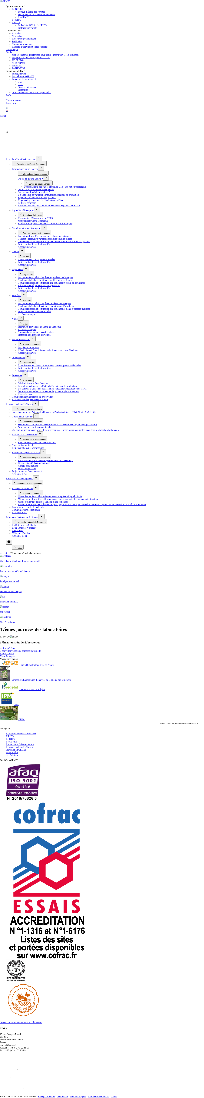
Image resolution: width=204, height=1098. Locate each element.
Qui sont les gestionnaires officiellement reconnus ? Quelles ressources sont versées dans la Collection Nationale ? (65, 430)
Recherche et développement (19, 478)
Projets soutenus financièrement (27, 471)
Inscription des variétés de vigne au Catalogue (39, 326)
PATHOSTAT (18, 68)
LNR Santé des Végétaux (24, 527)
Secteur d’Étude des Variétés (31, 11)
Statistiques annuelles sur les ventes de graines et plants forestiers (48, 391)
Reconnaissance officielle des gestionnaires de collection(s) (45, 460)
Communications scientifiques (26, 510)
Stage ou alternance (27, 87)
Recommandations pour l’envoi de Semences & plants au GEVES (49, 205)
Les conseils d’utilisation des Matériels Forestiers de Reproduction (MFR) (52, 388)
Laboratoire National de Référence (22, 517)
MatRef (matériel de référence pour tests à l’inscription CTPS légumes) (45, 55)
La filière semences (27, 203)
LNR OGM (17, 530)
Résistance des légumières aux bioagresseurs (39, 285)
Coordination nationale (22, 416)
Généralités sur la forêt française (33, 383)
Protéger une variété (27, 28)
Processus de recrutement (24, 79)
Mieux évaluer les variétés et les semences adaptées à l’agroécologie (50, 496)
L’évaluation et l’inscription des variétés (36, 259)
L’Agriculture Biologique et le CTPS (35, 218)
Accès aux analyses (27, 247)
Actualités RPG (19, 474)
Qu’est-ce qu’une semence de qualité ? (36, 189)
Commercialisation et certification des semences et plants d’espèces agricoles (54, 241)
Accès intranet (12, 755)
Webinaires (17, 41)
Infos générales (19, 73)
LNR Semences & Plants (24, 525)
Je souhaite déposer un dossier (26, 452)
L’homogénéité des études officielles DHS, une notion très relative (55, 186)
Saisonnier (23, 90)
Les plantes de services (28, 347)
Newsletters (17, 36)
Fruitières (16, 295)
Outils (9, 52)
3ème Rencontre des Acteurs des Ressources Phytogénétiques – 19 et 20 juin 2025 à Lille (54, 412)
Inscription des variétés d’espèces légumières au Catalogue (45, 277)
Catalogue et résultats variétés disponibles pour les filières (45, 239)
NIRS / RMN (18, 63)
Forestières (17, 375)
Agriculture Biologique (23, 210)
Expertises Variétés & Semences (21, 159)
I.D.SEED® (18, 60)
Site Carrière (12, 752)
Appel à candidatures (28, 466)
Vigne (15, 319)
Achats (114, 1096)
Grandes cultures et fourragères (26, 228)
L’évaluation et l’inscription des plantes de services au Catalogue (48, 350)
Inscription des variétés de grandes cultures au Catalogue (44, 236)
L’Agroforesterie (26, 394)
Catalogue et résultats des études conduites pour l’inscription (46, 306)
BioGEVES (23, 17)
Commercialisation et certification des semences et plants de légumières (51, 282)
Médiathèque (12, 49)
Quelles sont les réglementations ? (34, 192)
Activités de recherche (22, 488)
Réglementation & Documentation (28, 448)
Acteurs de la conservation (24, 434)
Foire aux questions (27, 468)
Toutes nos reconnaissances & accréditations (21, 1022)
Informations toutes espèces (25, 169)
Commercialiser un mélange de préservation (32, 396)
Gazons (15, 251)
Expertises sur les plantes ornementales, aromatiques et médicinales (49, 365)
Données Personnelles (98, 1096)
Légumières (17, 269)
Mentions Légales (78, 1096)
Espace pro (11, 103)
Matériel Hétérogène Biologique (33, 221)
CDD (20, 84)
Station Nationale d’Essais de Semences (36, 14)
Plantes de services (21, 339)
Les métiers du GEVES (23, 76)
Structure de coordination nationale (34, 427)
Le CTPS (16, 20)
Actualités (16, 33)
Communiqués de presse (23, 44)
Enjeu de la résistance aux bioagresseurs (37, 197)
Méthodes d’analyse (21, 533)
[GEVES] (5, 1)
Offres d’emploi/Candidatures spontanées (31, 92)
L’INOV (16, 22)
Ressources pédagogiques (24, 38)
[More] (9, 542)
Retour (19, 548)
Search (3, 116)
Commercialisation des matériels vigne (36, 332)
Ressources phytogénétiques (19, 404)
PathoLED (17, 65)
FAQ (8, 95)
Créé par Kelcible (46, 1096)
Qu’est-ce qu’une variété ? (30, 179)
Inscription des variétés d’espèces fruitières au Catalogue (44, 303)
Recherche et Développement (20, 744)
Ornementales (18, 357)
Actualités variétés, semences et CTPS (30, 399)
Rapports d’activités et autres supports (29, 46)
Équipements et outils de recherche (28, 507)
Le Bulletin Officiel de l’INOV (32, 25)
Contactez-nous (13, 100)
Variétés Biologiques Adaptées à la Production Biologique (45, 223)
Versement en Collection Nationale (34, 463)
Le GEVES (17, 9)
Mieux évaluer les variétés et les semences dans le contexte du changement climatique (58, 499)
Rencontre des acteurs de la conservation (37, 442)
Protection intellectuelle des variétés (34, 244)
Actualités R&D (19, 512)
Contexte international (22, 445)
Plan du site (62, 1096)
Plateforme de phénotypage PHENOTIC (31, 57)
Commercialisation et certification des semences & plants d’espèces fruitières (54, 309)
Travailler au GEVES (16, 749)
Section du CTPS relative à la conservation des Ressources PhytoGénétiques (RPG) (57, 424)
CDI (20, 81)
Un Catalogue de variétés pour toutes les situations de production (48, 195)
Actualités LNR (19, 536)
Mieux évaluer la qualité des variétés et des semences (43, 501)
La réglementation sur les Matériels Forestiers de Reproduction (47, 386)
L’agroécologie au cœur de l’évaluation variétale (40, 200)
